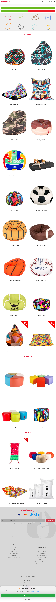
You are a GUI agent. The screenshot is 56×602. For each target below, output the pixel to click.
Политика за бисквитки (42, 563)
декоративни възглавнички (14, 503)
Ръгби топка (41, 245)
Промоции (42, 11)
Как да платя (42, 553)
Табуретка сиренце (14, 392)
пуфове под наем (42, 529)
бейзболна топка (41, 280)
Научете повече (35, 591)
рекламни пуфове (42, 531)
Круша (14, 531)
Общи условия (42, 549)
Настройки (28, 599)
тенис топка (14, 315)
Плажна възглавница (41, 351)
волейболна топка (14, 175)
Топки (14, 540)
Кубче (14, 544)
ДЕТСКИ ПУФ (14, 210)
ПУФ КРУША (41, 69)
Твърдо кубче (41, 392)
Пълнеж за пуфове (41, 503)
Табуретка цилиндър (15, 427)
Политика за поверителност (42, 561)
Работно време (28, 573)
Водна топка (14, 245)
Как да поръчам (42, 551)
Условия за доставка (42, 555)
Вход (14, 549)
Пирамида (14, 533)
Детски (14, 542)
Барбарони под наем (41, 468)
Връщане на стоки (42, 557)
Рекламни (42, 8)
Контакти (28, 571)
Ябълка (14, 529)
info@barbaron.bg (28, 585)
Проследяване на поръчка (14, 557)
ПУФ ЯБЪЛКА (15, 69)
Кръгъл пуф (41, 315)
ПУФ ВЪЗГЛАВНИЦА (41, 104)
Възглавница (14, 536)
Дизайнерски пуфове (14, 351)
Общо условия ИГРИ (42, 538)
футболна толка (41, 210)
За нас (28, 569)
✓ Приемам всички (28, 595)
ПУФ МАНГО (14, 140)
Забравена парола (14, 553)
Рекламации (42, 559)
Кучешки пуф (41, 175)
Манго (14, 538)
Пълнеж (14, 11)
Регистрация (14, 551)
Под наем (14, 8)
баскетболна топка (14, 280)
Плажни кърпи (15, 468)
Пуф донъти (41, 140)
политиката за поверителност (42, 523)
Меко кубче (41, 427)
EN (47, 1)
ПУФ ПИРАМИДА (15, 104)
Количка (14, 555)
